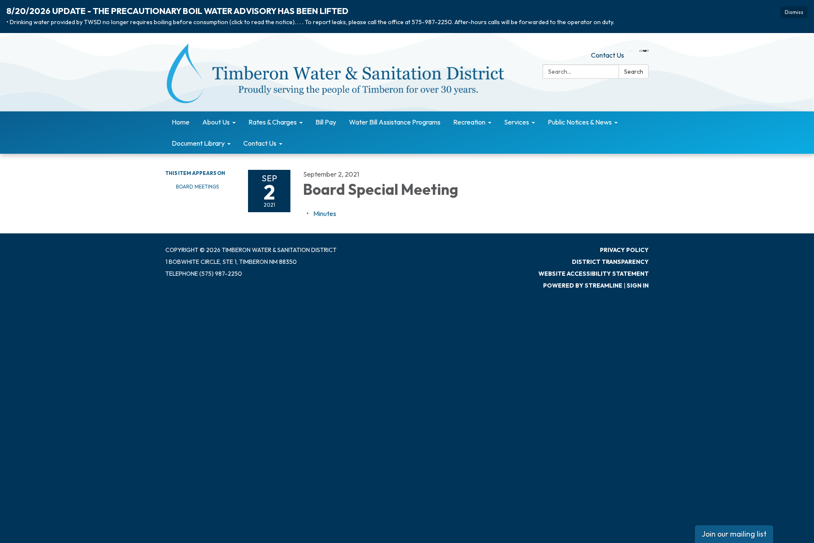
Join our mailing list (734, 534)
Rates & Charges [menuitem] (272, 122)
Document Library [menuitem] (198, 143)
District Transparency (610, 262)
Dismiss (794, 12)
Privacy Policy (624, 250)
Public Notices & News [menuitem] (580, 122)
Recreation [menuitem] (469, 122)
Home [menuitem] (181, 122)
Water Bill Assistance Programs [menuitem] (394, 122)
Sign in (638, 285)
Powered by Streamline (582, 285)
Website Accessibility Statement (593, 273)
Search (633, 71)
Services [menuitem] (516, 122)
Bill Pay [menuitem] (325, 122)
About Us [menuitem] (216, 122)
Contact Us (607, 55)
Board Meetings (197, 186)
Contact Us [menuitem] (259, 143)
